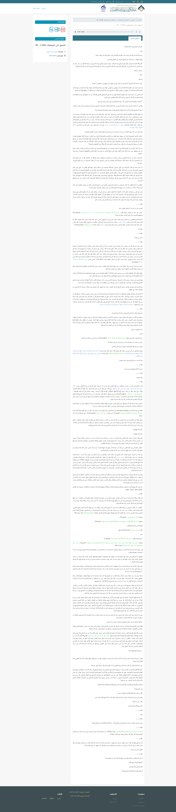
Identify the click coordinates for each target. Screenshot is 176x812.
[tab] (134, 38)
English (52, 798)
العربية (58, 798)
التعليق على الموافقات (123, 20)
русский (44, 798)
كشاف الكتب (36, 8)
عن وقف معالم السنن (96, 1)
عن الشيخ (118, 1)
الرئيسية (139, 20)
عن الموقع (109, 1)
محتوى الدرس (134, 38)
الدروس (43, 8)
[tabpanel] (107, 411)
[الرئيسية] (127, 8)
